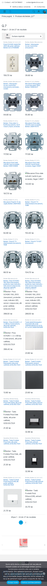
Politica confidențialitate (31, 582)
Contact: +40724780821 (13, 2)
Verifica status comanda (21, 7)
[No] (44, 573)
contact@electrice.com (34, 2)
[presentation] (44, 545)
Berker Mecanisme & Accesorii (33, 42)
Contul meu (41, 7)
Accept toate (13, 582)
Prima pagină (7, 16)
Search (33, 11)
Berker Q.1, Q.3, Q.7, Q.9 (12, 42)
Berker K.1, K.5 (29, 81)
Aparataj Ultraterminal (10, 399)
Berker (5, 42)
